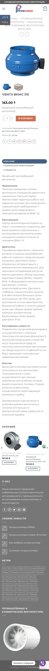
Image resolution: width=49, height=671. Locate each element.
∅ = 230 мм (19, 586)
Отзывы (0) (9, 170)
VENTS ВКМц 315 (10, 456)
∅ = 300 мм (32, 590)
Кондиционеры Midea (22, 527)
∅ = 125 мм (7, 577)
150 (9, 568)
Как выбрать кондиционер (24, 542)
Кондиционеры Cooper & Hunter (28, 535)
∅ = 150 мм (30, 577)
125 (4, 568)
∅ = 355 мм (31, 595)
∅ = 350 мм (19, 595)
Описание (9, 161)
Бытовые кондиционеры (23, 550)
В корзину (26, 118)
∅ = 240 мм (32, 586)
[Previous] (6, 60)
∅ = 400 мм (8, 599)
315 (26, 568)
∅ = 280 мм (20, 590)
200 (15, 568)
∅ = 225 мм (7, 586)
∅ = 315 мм (13, 135)
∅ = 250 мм (7, 590)
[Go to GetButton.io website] (42, 668)
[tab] (24, 161)
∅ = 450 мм (20, 599)
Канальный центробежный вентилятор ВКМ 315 (36, 459)
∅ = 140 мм (19, 577)
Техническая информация (18, 166)
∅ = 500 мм (32, 599)
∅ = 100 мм (38, 572)
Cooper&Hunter (37, 568)
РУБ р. (6, 22)
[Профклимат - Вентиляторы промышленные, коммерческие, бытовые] (24, 9)
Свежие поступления (21, 572)
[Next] (42, 60)
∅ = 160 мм (7, 581)
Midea (5, 572)
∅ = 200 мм (31, 581)
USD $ (6, 17)
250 (20, 568)
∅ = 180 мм (19, 581)
